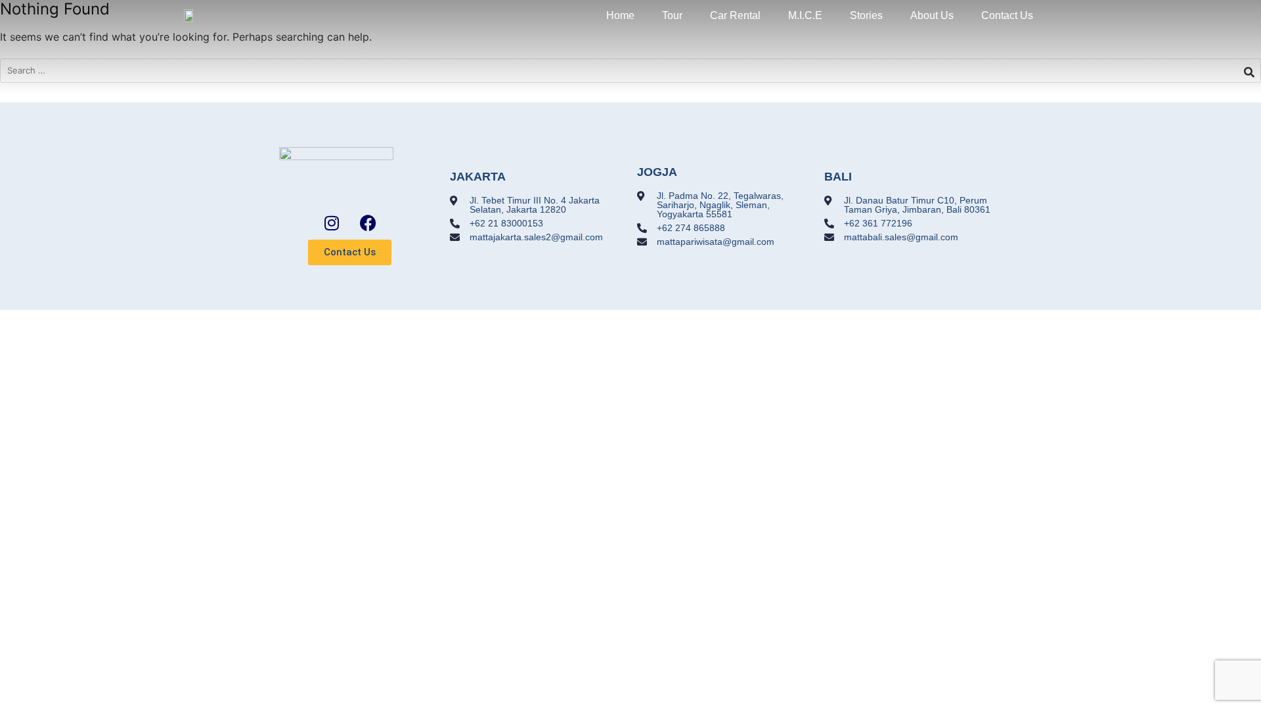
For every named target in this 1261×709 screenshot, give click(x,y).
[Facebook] (367, 222)
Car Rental (735, 15)
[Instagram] (331, 222)
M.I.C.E (805, 15)
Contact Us (1007, 15)
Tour (672, 15)
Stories (866, 15)
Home (620, 15)
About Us (932, 15)
